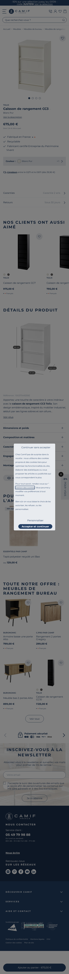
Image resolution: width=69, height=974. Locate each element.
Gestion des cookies (24, 487)
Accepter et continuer (35, 526)
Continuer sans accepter (35, 447)
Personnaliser (35, 520)
